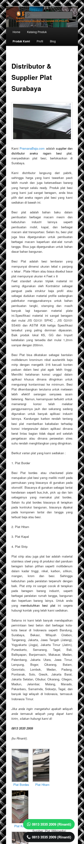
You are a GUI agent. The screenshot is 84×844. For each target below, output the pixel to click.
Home (16, 32)
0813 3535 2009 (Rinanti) (51, 824)
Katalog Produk (37, 32)
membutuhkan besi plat (38, 605)
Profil (40, 41)
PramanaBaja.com (32, 148)
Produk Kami (21, 41)
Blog (53, 41)
